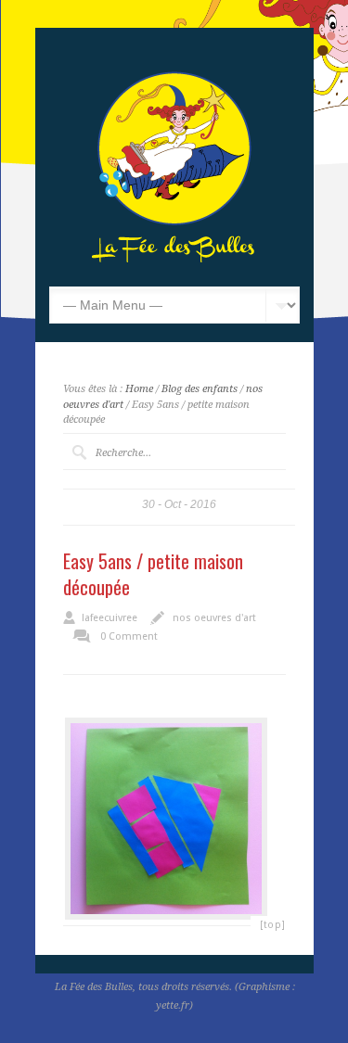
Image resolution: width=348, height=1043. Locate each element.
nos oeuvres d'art (214, 618)
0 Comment (129, 636)
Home (139, 389)
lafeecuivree (109, 618)
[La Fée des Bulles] (174, 258)
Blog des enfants (199, 389)
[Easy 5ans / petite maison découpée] (166, 818)
